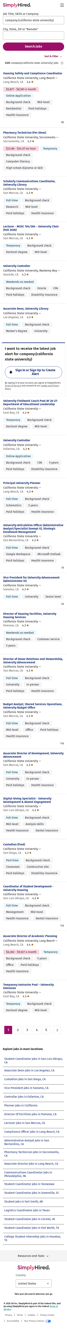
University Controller (16, 266)
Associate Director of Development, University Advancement (33, 755)
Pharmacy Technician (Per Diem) (24, 132)
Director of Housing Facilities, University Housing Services (29, 615)
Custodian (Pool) (14, 844)
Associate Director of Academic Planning (30, 936)
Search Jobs (33, 46)
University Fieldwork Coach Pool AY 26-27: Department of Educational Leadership (30, 402)
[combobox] (33, 20)
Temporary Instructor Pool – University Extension (28, 986)
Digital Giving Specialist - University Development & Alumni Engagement (27, 800)
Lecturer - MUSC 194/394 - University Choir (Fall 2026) (31, 228)
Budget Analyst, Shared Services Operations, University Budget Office (32, 705)
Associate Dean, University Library (25, 308)
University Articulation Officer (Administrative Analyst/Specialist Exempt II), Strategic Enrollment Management (33, 528)
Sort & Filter (51, 56)
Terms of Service (13, 385)
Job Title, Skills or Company (21, 14)
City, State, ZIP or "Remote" (20, 29)
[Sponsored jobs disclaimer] (62, 63)
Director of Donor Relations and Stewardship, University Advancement (33, 660)
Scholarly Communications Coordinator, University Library (29, 183)
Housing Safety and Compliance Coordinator (32, 73)
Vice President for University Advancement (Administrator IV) (31, 579)
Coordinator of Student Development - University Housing (28, 888)
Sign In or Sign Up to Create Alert (35, 372)
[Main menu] (62, 5)
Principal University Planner (21, 483)
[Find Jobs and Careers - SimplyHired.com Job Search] (17, 5)
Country (21, 1275)
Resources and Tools (31, 1256)
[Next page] (57, 1030)
